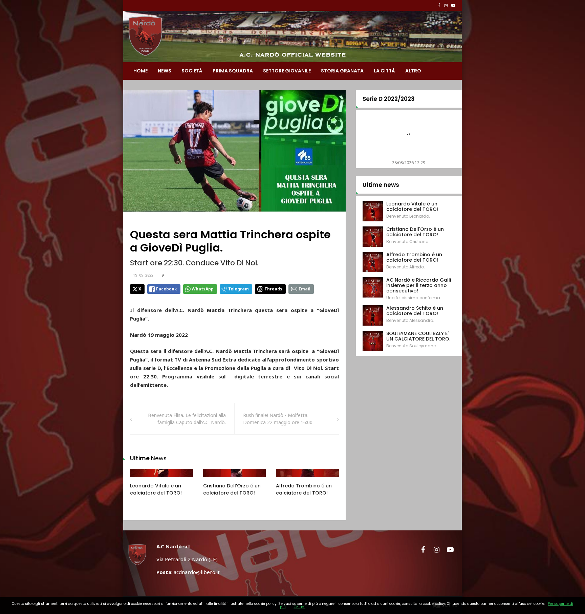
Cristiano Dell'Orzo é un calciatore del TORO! (232, 489)
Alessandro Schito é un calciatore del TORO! (414, 311)
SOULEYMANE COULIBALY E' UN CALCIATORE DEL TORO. (418, 336)
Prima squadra (233, 70)
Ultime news (381, 185)
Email (304, 289)
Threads (273, 289)
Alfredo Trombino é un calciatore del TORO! (304, 489)
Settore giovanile (287, 70)
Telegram (238, 289)
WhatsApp (203, 289)
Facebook (166, 289)
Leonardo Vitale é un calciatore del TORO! (156, 489)
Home (140, 70)
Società (191, 70)
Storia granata (342, 70)
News (164, 70)
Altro (413, 70)
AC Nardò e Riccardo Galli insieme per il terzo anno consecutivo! (418, 285)
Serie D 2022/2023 (389, 99)
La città (384, 70)
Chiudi (299, 607)
